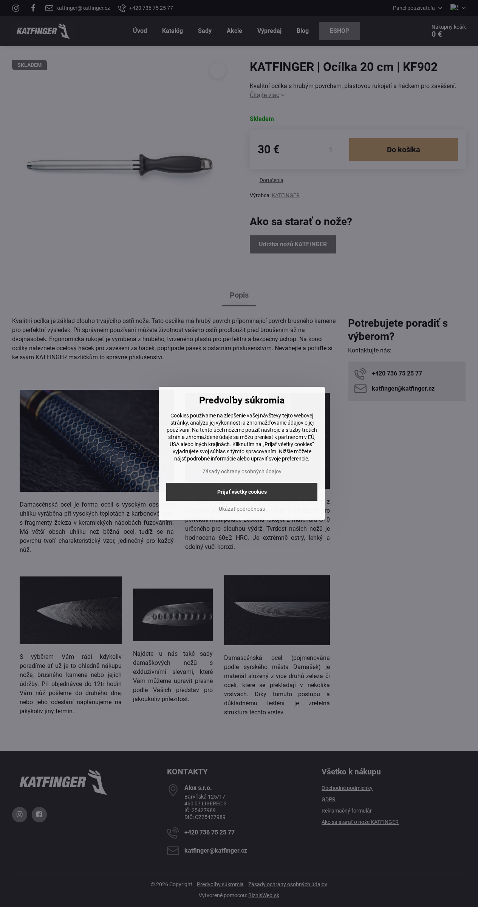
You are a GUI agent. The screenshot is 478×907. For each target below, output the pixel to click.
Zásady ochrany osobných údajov (242, 471)
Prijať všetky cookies (242, 492)
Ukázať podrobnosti (242, 509)
